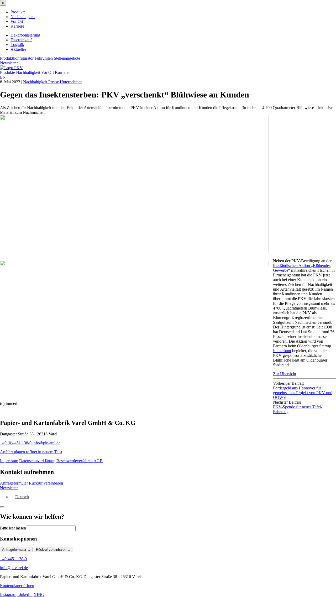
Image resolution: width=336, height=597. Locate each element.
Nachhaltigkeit (22, 16)
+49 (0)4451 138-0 (16, 443)
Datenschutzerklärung (37, 461)
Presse (54, 82)
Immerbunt (282, 350)
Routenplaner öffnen (17, 585)
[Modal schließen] (2, 507)
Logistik (17, 44)
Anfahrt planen (31, 452)
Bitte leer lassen (13, 528)
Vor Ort (16, 21)
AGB (98, 461)
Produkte (17, 12)
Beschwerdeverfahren (74, 461)
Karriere (17, 26)
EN (3, 77)
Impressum (9, 461)
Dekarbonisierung (25, 35)
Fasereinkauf (21, 40)
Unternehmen (71, 82)
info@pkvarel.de (46, 443)
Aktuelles (18, 49)
